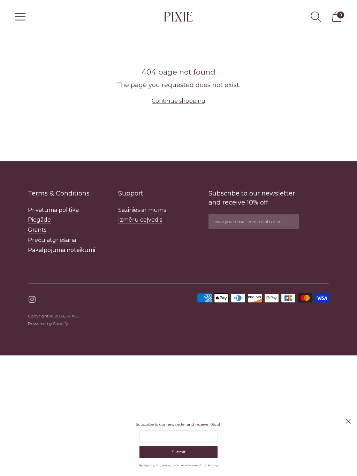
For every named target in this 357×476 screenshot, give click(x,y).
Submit (178, 452)
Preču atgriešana (52, 240)
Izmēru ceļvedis (140, 219)
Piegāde (39, 219)
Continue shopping (178, 101)
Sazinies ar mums (142, 210)
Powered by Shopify (48, 323)
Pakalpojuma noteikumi (61, 250)
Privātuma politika (53, 210)
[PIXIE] (178, 16)
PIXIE (72, 315)
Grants (37, 230)
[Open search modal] (316, 16)
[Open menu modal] (20, 16)
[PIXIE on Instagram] (32, 300)
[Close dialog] (348, 421)
